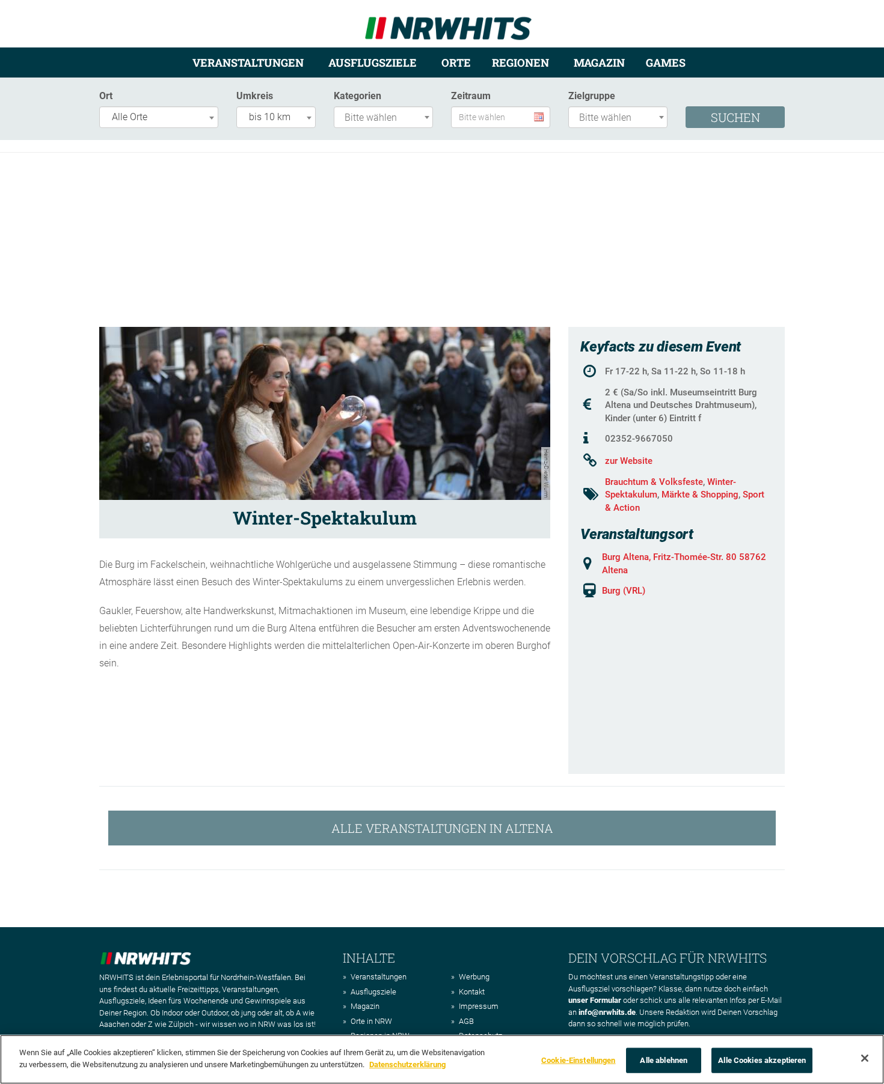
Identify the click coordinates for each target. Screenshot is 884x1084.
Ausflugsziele (372, 62)
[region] (442, 1059)
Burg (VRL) (623, 590)
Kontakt (472, 991)
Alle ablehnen (663, 1060)
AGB (466, 1021)
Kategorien (357, 96)
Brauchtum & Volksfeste (654, 482)
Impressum (479, 1006)
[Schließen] (865, 1058)
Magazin (599, 62)
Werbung (474, 976)
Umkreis (254, 96)
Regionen (520, 62)
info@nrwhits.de (607, 1012)
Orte (456, 62)
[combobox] (158, 117)
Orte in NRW (371, 1021)
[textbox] (386, 118)
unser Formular (594, 1000)
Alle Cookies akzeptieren (762, 1060)
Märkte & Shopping (699, 494)
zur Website (628, 460)
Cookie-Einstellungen (578, 1060)
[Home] (448, 23)
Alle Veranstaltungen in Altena (442, 828)
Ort (105, 96)
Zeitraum (471, 96)
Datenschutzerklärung (407, 1063)
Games (666, 62)
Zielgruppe (591, 96)
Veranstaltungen (248, 62)
